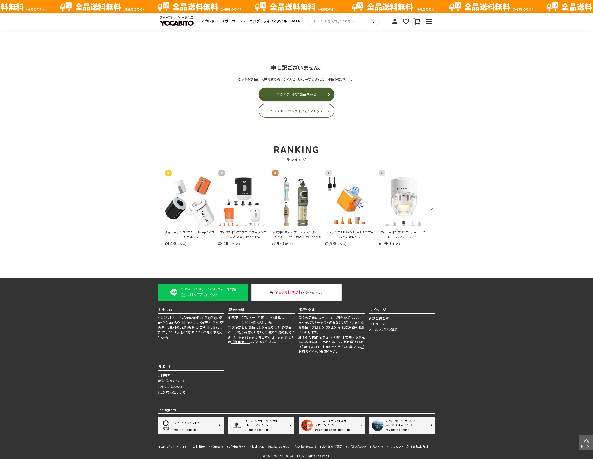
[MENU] (429, 21)
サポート (164, 367)
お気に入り (405, 21)
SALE (295, 21)
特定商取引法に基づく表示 (270, 447)
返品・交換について (172, 392)
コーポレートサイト (174, 447)
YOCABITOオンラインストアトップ (296, 111)
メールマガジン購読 (383, 330)
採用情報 (217, 447)
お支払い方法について (190, 332)
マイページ (394, 21)
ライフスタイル (275, 21)
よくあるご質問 (332, 447)
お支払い (165, 310)
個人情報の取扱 (306, 447)
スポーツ (228, 21)
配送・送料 (236, 310)
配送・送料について (172, 381)
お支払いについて (170, 387)
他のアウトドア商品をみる (296, 94)
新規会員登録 (379, 318)
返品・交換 (307, 310)
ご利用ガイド (240, 342)
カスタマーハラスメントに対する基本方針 (400, 447)
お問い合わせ (357, 447)
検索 (372, 21)
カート (417, 21)
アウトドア (209, 21)
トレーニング (249, 21)
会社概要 (198, 447)
